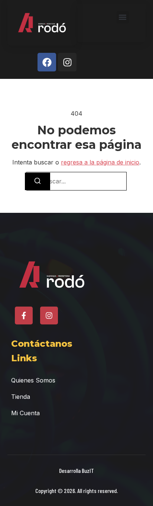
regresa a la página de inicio (100, 162)
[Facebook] (47, 62)
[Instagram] (67, 62)
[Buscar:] (76, 181)
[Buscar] (37, 181)
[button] (123, 17)
